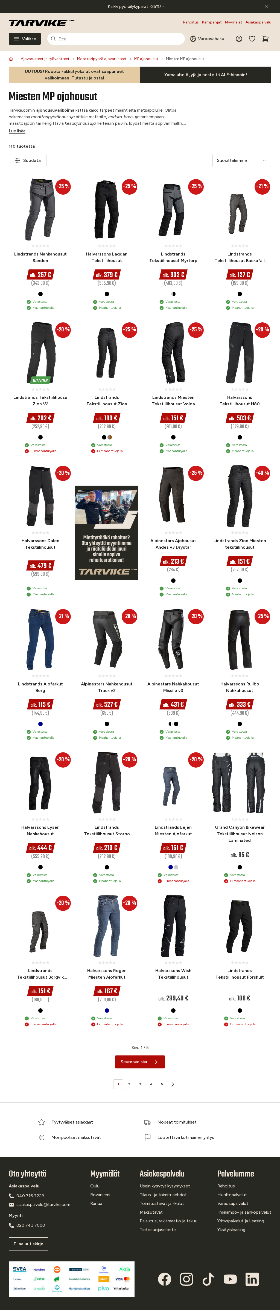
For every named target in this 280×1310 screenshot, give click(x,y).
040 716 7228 (30, 1195)
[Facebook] (164, 1279)
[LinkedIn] (252, 1279)
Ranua (96, 1203)
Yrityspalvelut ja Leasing (240, 1220)
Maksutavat (151, 1212)
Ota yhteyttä (27, 1174)
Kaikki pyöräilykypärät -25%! (136, 6)
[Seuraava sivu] (173, 1084)
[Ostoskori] (265, 39)
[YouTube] (230, 1279)
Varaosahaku (211, 38)
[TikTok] (208, 1279)
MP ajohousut (146, 59)
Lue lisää (17, 130)
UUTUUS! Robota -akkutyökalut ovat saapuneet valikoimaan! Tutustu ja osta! (74, 75)
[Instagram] (186, 1279)
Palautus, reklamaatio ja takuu (168, 1220)
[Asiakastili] (239, 39)
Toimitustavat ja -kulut (162, 1203)
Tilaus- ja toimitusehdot (163, 1194)
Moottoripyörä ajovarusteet (102, 59)
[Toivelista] (252, 39)
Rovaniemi (100, 1194)
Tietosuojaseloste (158, 1229)
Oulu (95, 1186)
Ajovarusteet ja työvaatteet (45, 59)
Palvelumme (235, 1174)
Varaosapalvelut (232, 1203)
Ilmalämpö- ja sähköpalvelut (244, 1212)
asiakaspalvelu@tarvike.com (43, 1204)
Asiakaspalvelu (258, 22)
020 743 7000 (30, 1225)
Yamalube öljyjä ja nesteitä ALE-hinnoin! (205, 74)
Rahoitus (191, 22)
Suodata (32, 160)
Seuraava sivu (134, 1061)
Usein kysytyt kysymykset (165, 1186)
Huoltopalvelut (232, 1194)
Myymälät (233, 22)
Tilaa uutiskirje (28, 1243)
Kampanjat (212, 22)
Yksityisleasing (231, 1229)
